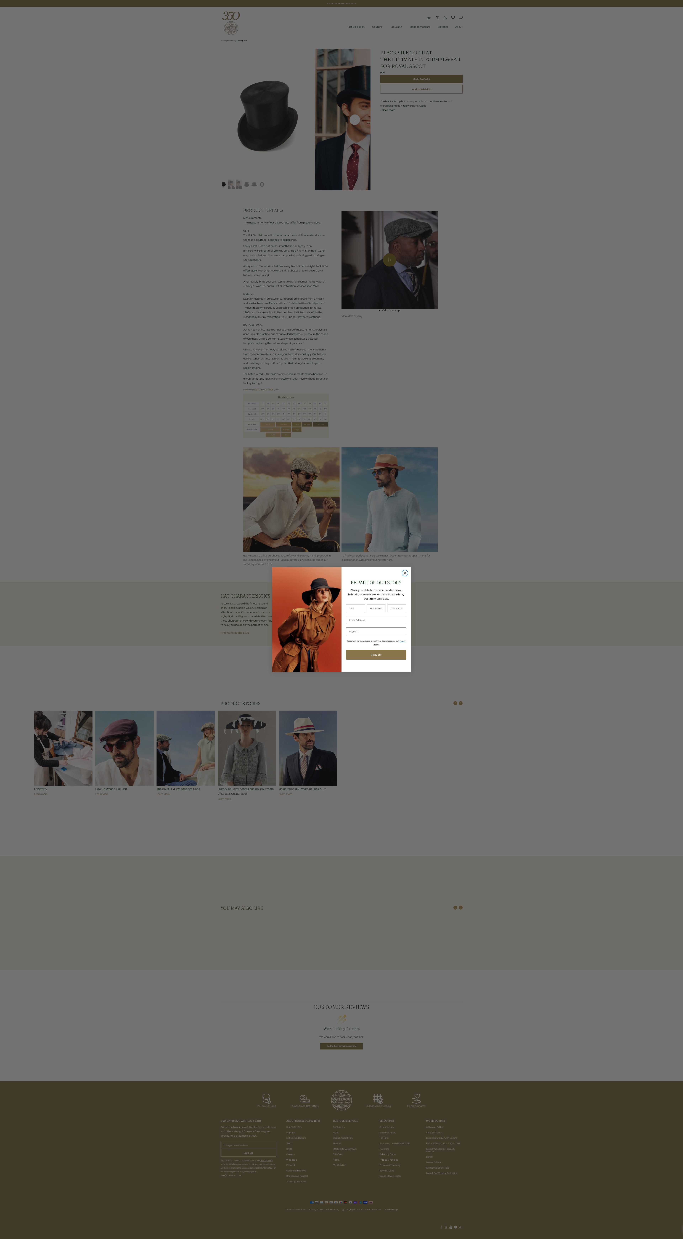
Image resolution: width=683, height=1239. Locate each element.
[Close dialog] (405, 573)
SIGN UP (376, 654)
